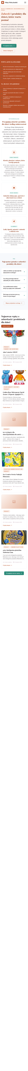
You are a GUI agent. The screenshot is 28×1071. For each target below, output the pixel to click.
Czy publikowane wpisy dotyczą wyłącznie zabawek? (12, 287)
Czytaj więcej (6, 365)
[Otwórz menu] (25, 2)
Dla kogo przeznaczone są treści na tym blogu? (11, 295)
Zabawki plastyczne (17, 547)
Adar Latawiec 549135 (10, 352)
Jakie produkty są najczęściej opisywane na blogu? (12, 271)
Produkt (6, 346)
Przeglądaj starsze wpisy (13, 573)
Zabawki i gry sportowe (11, 349)
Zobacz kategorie (8, 50)
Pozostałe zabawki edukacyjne (13, 469)
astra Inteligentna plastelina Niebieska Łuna (12, 551)
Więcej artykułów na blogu (13, 303)
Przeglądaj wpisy (8, 45)
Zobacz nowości (6, 326)
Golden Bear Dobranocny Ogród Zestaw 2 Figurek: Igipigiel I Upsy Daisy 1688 (14, 394)
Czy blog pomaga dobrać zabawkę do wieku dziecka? (11, 279)
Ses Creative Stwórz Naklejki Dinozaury (12, 475)
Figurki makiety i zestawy (11, 387)
